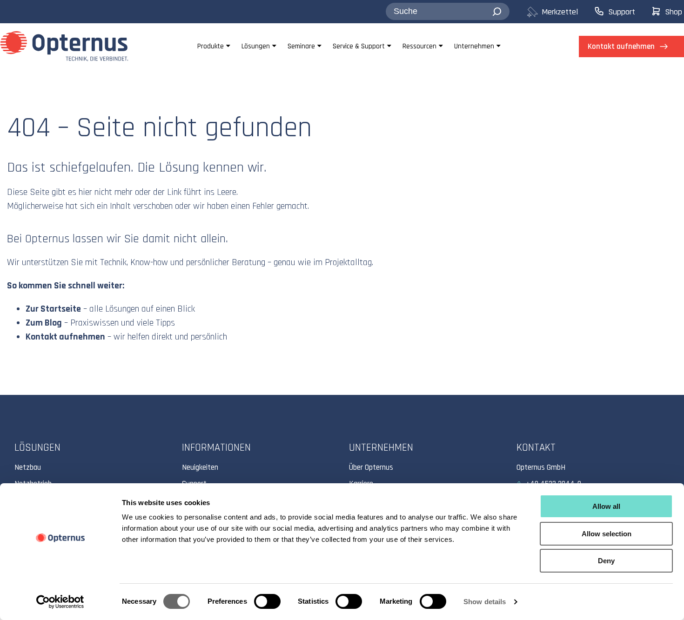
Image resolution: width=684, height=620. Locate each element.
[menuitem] (560, 12)
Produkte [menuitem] (210, 46)
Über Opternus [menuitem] (371, 467)
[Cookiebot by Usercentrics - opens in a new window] (60, 602)
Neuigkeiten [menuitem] (200, 467)
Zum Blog (44, 323)
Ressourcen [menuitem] (419, 46)
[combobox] (448, 11)
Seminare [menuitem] (301, 46)
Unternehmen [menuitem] (474, 46)
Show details (484, 602)
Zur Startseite (53, 309)
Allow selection (606, 534)
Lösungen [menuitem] (255, 46)
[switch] (267, 601)
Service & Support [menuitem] (359, 46)
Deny (606, 561)
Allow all (606, 506)
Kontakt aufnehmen (65, 337)
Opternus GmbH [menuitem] (540, 467)
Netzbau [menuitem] (27, 467)
